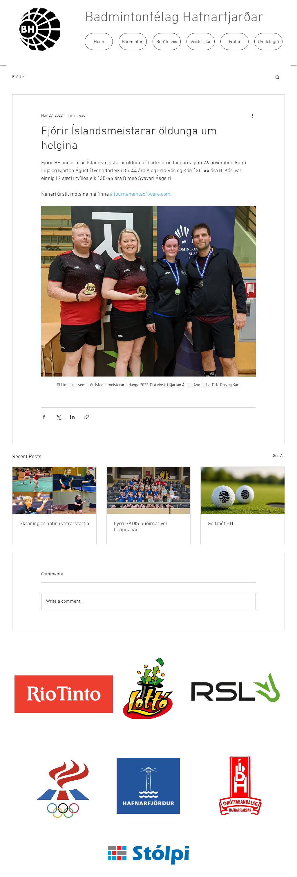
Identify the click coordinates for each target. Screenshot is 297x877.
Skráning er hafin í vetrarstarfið (54, 524)
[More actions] (252, 115)
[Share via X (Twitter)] (58, 417)
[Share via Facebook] (44, 417)
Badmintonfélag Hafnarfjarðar (174, 17)
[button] (133, 41)
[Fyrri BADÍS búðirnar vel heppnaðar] (149, 490)
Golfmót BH (220, 524)
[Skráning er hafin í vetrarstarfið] (54, 490)
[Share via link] (86, 417)
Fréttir (18, 77)
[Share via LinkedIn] (72, 417)
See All (279, 455)
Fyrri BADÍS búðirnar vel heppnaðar (140, 527)
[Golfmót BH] (243, 490)
